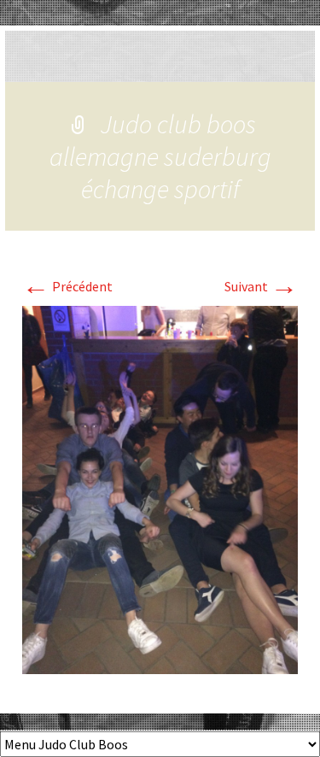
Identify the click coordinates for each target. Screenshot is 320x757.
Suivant (261, 286)
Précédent (67, 286)
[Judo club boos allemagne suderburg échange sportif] (160, 487)
